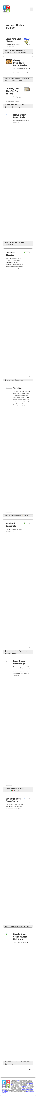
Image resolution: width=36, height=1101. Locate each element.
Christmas (18, 104)
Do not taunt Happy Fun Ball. (24, 1086)
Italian (14, 791)
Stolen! (27, 926)
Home (6, 1084)
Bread (17, 788)
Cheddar (16, 80)
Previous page (8, 1070)
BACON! (9, 52)
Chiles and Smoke (16, 1062)
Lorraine (13, 50)
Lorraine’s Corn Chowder (13, 40)
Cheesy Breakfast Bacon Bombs (20, 63)
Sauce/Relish (19, 926)
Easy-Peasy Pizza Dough (19, 662)
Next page (28, 1070)
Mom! (13, 242)
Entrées (24, 52)
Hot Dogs (16, 1064)
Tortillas (17, 388)
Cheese (23, 80)
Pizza (20, 791)
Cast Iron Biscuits (10, 253)
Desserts (25, 104)
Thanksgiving (16, 107)
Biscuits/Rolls (26, 78)
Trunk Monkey (5, 1091)
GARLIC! (8, 791)
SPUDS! (15, 653)
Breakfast (9, 80)
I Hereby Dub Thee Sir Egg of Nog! (12, 91)
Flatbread (18, 515)
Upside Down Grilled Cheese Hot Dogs (20, 936)
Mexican (26, 515)
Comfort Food (17, 52)
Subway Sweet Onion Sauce (13, 800)
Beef (17, 651)
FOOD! (18, 1080)
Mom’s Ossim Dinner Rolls (19, 116)
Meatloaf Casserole (11, 524)
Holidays (9, 107)
